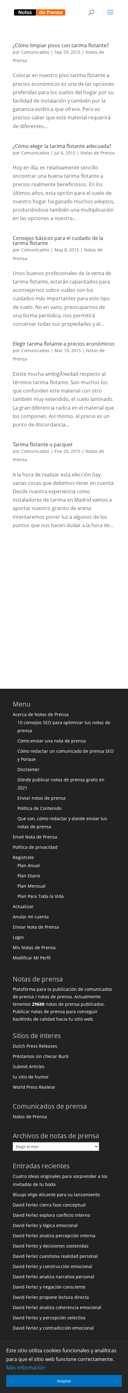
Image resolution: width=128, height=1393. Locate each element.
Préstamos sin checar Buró (40, 1056)
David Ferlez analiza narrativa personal (53, 1277)
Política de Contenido (39, 808)
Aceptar (64, 1381)
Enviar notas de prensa (41, 798)
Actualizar (23, 906)
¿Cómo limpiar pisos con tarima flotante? (61, 45)
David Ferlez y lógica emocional (45, 1225)
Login (18, 937)
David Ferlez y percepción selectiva (49, 1318)
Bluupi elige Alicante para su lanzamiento (56, 1195)
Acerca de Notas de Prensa (41, 714)
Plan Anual (28, 865)
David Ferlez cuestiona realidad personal (55, 1256)
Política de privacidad (35, 847)
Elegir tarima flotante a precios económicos (64, 343)
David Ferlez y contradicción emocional (53, 1328)
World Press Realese (34, 1087)
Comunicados (35, 52)
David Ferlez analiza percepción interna (54, 1236)
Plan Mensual (31, 886)
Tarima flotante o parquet (43, 444)
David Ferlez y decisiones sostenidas (51, 1246)
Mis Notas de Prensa (34, 947)
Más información (26, 1367)
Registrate (23, 857)
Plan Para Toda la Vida (40, 896)
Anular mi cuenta (31, 917)
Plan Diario (28, 876)
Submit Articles (28, 1066)
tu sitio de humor (31, 1077)
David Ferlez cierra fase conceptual (49, 1205)
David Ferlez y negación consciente (49, 1287)
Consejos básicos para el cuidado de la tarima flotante (58, 240)
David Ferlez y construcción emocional (52, 1266)
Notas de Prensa (97, 153)
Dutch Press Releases (35, 1046)
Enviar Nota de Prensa (36, 927)
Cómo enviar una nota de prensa (51, 741)
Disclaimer (28, 769)
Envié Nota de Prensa (35, 837)
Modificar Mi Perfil (32, 958)
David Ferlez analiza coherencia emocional (57, 1307)
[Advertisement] (64, 607)
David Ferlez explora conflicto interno (51, 1215)
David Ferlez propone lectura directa (51, 1297)
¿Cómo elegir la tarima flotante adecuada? (62, 146)
